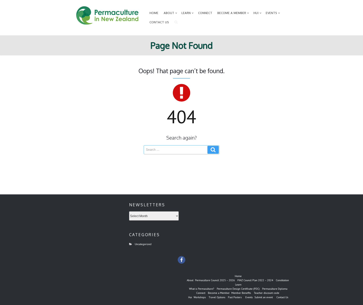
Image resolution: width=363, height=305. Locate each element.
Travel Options (217, 297)
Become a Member (231, 13)
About (169, 13)
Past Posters (235, 297)
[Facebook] (181, 260)
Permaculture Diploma (274, 288)
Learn (186, 13)
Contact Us (159, 22)
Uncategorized (143, 244)
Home (154, 13)
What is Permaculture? (201, 288)
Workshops (200, 297)
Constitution (282, 280)
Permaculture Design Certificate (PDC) (238, 288)
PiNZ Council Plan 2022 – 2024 (255, 280)
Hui (256, 13)
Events (271, 13)
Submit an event (263, 297)
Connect (205, 13)
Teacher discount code (266, 293)
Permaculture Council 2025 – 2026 (215, 280)
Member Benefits (241, 293)
